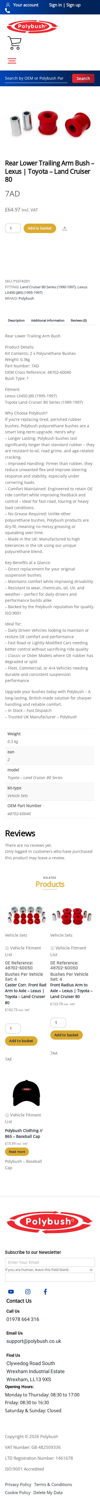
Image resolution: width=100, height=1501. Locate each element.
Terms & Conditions (53, 1484)
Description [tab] (16, 320)
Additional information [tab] (47, 320)
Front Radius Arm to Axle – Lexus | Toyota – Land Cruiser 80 (71, 990)
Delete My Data (47, 1492)
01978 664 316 (22, 1319)
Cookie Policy (18, 1492)
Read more (17, 1151)
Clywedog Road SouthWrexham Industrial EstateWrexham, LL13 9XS (35, 1371)
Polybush (26, 298)
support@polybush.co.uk (33, 1341)
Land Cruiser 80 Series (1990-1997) (48, 286)
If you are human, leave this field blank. (37, 1269)
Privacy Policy (18, 1484)
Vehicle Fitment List (23, 951)
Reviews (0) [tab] (79, 320)
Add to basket (40, 228)
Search (83, 78)
